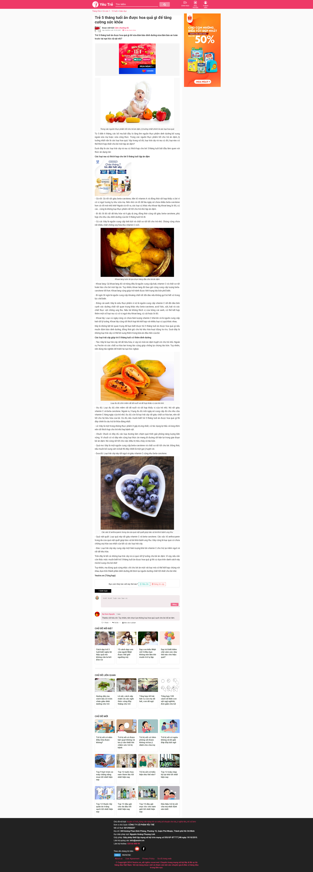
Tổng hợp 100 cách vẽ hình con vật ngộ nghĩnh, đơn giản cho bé (169, 700)
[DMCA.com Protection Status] (123, 856)
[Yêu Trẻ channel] (137, 851)
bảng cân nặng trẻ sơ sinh (150, 821)
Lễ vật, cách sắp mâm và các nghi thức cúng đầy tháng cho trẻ (126, 700)
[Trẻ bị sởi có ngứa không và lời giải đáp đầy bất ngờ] (170, 726)
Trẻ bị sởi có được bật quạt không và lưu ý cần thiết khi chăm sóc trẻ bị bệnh (126, 742)
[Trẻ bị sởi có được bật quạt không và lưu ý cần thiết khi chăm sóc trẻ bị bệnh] (126, 726)
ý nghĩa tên (181, 821)
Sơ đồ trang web (164, 858)
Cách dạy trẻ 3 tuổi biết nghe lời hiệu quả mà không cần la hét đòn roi (104, 654)
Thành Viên (205, 6)
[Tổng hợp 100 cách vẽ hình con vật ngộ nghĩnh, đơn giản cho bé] (170, 685)
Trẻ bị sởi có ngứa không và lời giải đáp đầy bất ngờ (169, 740)
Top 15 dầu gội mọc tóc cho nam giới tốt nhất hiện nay (147, 808)
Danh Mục (185, 6)
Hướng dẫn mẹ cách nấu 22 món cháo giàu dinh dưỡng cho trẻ (104, 700)
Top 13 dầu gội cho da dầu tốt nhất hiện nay (125, 806)
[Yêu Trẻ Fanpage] (144, 851)
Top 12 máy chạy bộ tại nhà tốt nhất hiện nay (169, 774)
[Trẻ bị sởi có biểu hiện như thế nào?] (148, 761)
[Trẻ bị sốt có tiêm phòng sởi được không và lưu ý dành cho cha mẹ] (148, 726)
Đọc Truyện (195, 6)
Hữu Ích (145, 584)
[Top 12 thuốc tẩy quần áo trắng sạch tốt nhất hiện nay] (105, 793)
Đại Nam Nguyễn (108, 614)
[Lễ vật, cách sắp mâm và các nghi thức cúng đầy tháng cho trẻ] (126, 685)
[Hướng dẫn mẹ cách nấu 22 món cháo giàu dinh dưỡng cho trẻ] (105, 685)
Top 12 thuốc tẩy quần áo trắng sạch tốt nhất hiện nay (104, 808)
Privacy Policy (148, 858)
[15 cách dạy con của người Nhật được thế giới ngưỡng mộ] (126, 638)
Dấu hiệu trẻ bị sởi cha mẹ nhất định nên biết (169, 806)
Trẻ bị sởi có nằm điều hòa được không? (104, 740)
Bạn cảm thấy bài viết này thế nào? (123, 584)
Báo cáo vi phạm (130, 623)
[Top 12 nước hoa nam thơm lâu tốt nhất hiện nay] (126, 761)
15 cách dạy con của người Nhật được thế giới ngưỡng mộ (125, 653)
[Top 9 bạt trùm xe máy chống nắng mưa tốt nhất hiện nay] (105, 761)
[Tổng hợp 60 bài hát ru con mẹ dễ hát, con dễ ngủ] (148, 685)
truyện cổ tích (132, 821)
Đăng (175, 604)
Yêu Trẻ (106, 4)
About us (119, 858)
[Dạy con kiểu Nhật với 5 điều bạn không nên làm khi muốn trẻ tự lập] (148, 638)
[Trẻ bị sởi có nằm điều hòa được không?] (105, 726)
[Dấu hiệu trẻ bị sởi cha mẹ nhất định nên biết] (170, 793)
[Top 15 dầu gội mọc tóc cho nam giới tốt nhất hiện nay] (148, 793)
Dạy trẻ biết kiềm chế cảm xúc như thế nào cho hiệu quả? (169, 653)
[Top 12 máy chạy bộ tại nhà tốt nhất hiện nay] (170, 761)
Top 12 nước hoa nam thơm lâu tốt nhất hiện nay (126, 774)
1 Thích (105, 623)
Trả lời (116, 623)
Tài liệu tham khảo (130, 30)
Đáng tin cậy (158, 584)
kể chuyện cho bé (169, 821)
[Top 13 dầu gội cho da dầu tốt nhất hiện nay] (126, 793)
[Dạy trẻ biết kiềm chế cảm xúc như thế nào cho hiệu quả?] (170, 638)
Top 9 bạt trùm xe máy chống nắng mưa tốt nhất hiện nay (104, 776)
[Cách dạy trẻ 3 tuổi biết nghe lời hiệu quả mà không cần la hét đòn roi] (105, 638)
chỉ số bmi (191, 821)
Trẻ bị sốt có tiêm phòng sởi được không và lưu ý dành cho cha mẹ (147, 741)
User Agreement (132, 858)
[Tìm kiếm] (164, 4)
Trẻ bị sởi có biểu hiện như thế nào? (147, 773)
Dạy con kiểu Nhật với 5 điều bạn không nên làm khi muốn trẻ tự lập (147, 653)
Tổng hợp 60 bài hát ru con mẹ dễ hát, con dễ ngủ (147, 698)
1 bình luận (103, 591)
